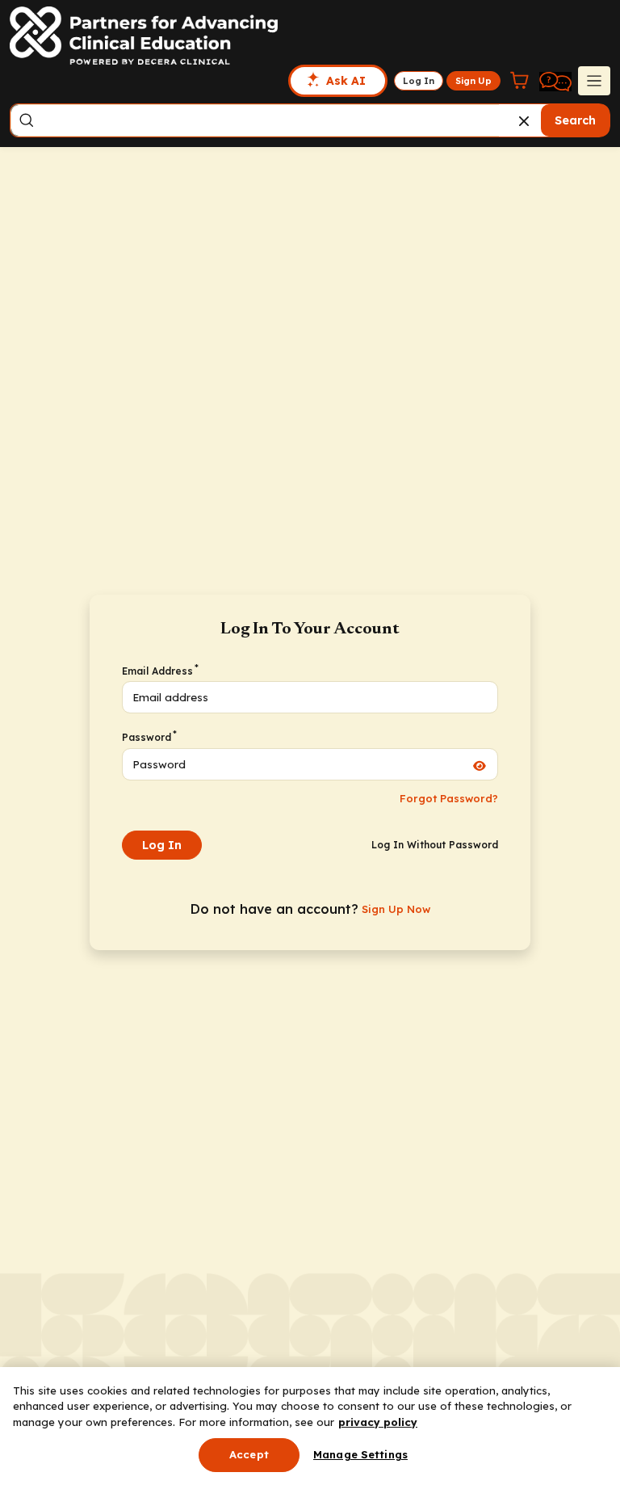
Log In (162, 845)
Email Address (159, 670)
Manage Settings (360, 1454)
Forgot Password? (449, 798)
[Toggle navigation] (594, 80)
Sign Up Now (396, 908)
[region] (310, 1426)
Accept (249, 1454)
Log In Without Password (434, 845)
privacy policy (377, 1422)
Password (148, 736)
